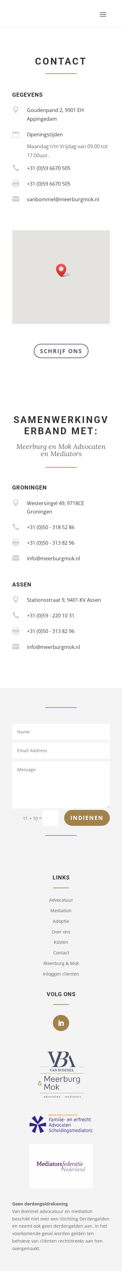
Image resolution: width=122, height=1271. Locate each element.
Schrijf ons (61, 351)
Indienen (87, 817)
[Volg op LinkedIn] (61, 1023)
